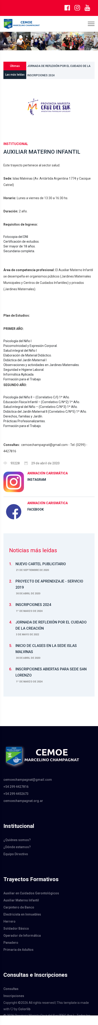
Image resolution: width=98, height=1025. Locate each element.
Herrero (9, 921)
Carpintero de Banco (18, 907)
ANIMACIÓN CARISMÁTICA (47, 473)
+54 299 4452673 (15, 794)
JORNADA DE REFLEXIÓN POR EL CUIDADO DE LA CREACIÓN (58, 64)
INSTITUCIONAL (15, 144)
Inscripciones (13, 996)
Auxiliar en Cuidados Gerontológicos (31, 893)
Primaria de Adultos (18, 949)
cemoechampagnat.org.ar (23, 801)
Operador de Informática (22, 935)
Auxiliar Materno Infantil (21, 900)
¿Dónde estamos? (17, 847)
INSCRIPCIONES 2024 (41, 74)
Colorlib (24, 1009)
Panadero (10, 942)
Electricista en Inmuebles (22, 914)
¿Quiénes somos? (17, 840)
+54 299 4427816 (15, 786)
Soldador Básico (16, 928)
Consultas (10, 989)
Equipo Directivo (15, 854)
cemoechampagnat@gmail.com (27, 779)
